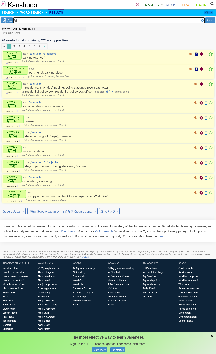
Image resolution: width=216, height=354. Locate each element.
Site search (9, 292)
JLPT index (9, 304)
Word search (185, 284)
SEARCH (8, 12)
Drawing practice (47, 288)
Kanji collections (46, 300)
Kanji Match (44, 328)
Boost (76, 304)
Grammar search (187, 296)
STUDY (171, 4)
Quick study (44, 292)
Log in (146, 292)
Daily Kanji (149, 288)
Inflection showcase (118, 284)
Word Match (79, 284)
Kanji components (47, 284)
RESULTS (56, 12)
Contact (7, 324)
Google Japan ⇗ (14, 211)
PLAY (186, 4)
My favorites (149, 276)
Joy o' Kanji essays (48, 304)
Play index (8, 316)
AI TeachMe (114, 272)
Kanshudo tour (10, 268)
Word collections (82, 300)
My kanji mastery (49, 268)
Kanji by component (189, 276)
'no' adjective (49, 53)
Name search (185, 300)
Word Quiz (79, 280)
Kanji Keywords (46, 316)
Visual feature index (13, 288)
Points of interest (187, 308)
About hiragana (46, 272)
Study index (9, 308)
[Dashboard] (137, 4)
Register (156, 292)
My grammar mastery (122, 268)
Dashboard (68, 231)
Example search (187, 304)
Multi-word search (188, 292)
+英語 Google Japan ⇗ (43, 211)
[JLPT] (142, 4)
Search (210, 20)
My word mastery (85, 268)
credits (85, 256)
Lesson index (10, 312)
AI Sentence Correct (119, 276)
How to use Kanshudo (14, 272)
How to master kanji (13, 280)
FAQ (5, 296)
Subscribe (8, 328)
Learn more (99, 349)
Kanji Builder (44, 320)
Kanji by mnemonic (188, 280)
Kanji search (185, 272)
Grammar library (117, 280)
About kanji (44, 280)
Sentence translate (188, 288)
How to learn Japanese (15, 276)
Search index (185, 320)
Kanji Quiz (43, 312)
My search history (187, 316)
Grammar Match (117, 296)
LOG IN (201, 4)
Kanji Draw (44, 324)
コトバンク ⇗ (109, 211)
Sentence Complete (83, 292)
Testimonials (9, 320)
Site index (8, 300)
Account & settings (153, 272)
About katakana (46, 276)
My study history (151, 284)
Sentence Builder (82, 288)
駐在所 (109, 91)
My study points (151, 280)
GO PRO (148, 296)
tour (160, 236)
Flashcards (43, 296)
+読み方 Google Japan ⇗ (80, 211)
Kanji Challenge (46, 308)
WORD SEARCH (32, 12)
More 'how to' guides (14, 284)
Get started (117, 349)
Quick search (104, 231)
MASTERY (152, 4)
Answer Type (80, 296)
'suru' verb (35, 53)
